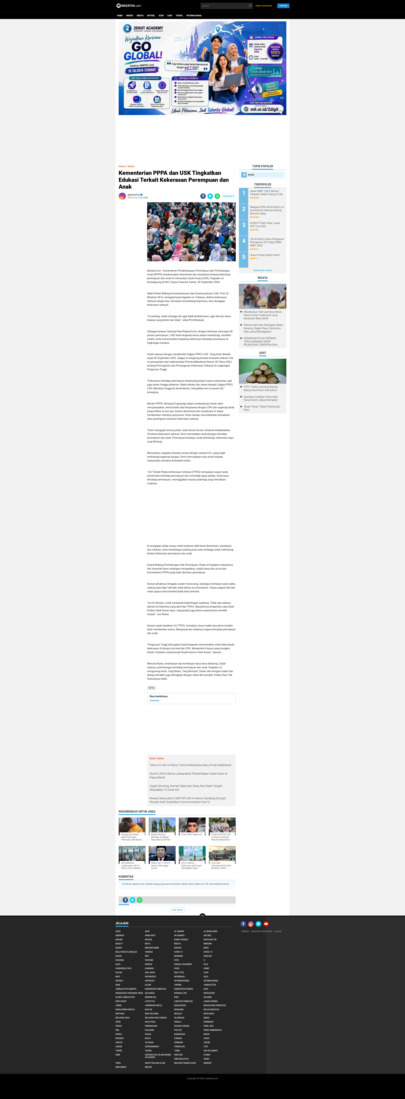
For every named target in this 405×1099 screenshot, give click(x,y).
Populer (283, 6)
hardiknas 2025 (123, 968)
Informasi (179, 976)
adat (147, 931)
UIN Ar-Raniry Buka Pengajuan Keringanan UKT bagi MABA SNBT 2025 (267, 242)
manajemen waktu (125, 1009)
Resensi (119, 1038)
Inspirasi (150, 980)
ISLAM (148, 984)
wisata (148, 1067)
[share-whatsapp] (217, 196)
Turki (177, 1050)
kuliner (208, 997)
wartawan (120, 1067)
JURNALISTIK (210, 984)
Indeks (129, 15)
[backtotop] (202, 916)
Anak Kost (150, 935)
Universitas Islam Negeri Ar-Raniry (158, 1055)
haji (206, 964)
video (206, 1059)
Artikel (151, 15)
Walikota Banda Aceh (185, 1063)
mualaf (178, 1013)
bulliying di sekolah (126, 952)
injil (206, 976)
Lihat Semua (177, 910)
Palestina (150, 1022)
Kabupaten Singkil (183, 989)
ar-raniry (179, 935)
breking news (152, 947)
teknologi (179, 1046)
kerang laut (180, 993)
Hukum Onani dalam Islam (265, 255)
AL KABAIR (179, 931)
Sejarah (149, 1042)
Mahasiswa (180, 1005)
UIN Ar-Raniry (211, 1050)
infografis (150, 976)
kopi (176, 997)
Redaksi (245, 931)
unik (117, 1054)
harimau (149, 968)
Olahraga (179, 1017)
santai (118, 1042)
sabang (178, 1038)
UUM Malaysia (181, 1059)
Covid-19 (208, 952)
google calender (183, 964)
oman (206, 1017)
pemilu (177, 1022)
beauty (119, 943)
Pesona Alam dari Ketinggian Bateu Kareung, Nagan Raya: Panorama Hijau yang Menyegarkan (263, 328)
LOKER (118, 1005)
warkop (208, 1063)
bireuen (208, 943)
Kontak (278, 931)
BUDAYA (177, 947)
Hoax (176, 968)
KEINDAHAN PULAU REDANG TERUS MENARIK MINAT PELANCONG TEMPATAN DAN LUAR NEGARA (260, 342)
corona (149, 952)
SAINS (206, 1038)
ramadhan (179, 1034)
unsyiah (178, 1054)
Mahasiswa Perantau (215, 1005)
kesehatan (209, 993)
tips (206, 1046)
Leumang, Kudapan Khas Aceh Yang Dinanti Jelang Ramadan (261, 398)
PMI (117, 1030)
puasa (148, 1034)
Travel (179, 15)
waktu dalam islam (155, 1063)
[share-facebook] (203, 196)
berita (140, 15)
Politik (178, 1030)
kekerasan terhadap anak (129, 993)
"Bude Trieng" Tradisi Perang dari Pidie (262, 408)
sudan (118, 1046)
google (148, 964)
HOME (206, 968)
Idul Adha (150, 972)
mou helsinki (152, 1013)
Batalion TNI (210, 939)
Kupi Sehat (121, 1001)
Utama (207, 1054)
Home (120, 15)
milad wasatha (211, 1009)
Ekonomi (178, 956)
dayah (118, 956)
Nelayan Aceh (122, 1017)
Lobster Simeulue (183, 1001)
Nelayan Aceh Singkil (156, 1017)
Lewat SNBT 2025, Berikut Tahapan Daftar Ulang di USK (266, 193)
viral (118, 1063)
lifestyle (150, 1001)
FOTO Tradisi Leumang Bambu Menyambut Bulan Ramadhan (261, 388)
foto (176, 960)
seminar (178, 1042)
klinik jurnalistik (125, 997)
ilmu (169, 15)
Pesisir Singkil (182, 1026)
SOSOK (207, 1042)
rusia (148, 1038)
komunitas (150, 997)
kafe (206, 989)
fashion (119, 960)
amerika (119, 935)
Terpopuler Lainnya (262, 270)
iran (117, 984)
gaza (117, 964)
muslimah (209, 1013)
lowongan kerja (153, 1005)
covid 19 (178, 952)
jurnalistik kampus (126, 989)
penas (118, 1026)
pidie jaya (209, 1026)
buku (206, 947)
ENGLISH (208, 956)
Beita (147, 943)
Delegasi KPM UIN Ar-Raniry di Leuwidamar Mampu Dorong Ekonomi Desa (267, 210)
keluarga (150, 993)
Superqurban (152, 1046)
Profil (118, 1034)
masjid (148, 1009)
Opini (118, 1022)
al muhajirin (210, 931)
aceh (161, 15)
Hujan (118, 972)
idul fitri (179, 972)
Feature (149, 960)
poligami (149, 1030)
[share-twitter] (210, 196)
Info (117, 976)
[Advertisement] (202, 137)
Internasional (194, 15)
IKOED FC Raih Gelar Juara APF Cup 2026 (265, 225)
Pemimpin (208, 1022)
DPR (147, 956)
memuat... (155, 700)
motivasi (120, 1013)
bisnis (118, 947)
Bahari (119, 939)
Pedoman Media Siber (261, 931)
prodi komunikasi (213, 1030)
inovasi (119, 980)
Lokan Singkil (211, 1001)
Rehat (207, 1034)
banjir (148, 939)
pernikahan (151, 1026)
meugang (179, 1009)
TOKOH (118, 1050)
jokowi (177, 984)
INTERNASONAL (211, 980)
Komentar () (228, 196)
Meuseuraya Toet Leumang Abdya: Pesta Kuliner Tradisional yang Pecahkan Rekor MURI (263, 315)
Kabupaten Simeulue (155, 989)
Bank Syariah (181, 939)
